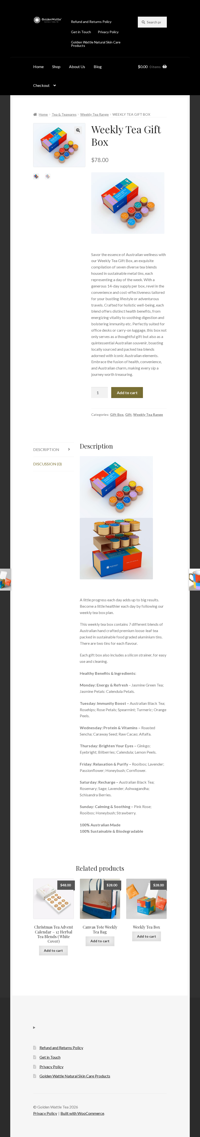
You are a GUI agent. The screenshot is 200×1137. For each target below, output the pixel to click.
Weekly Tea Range (94, 114)
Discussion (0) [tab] (47, 463)
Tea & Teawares (64, 114)
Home (38, 66)
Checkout (41, 85)
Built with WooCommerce (82, 1113)
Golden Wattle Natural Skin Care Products (95, 44)
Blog (98, 66)
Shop (56, 66)
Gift (128, 414)
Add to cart (127, 392)
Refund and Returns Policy (91, 22)
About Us (77, 66)
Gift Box (117, 414)
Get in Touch (81, 32)
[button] (78, 130)
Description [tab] (46, 449)
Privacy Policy (108, 32)
